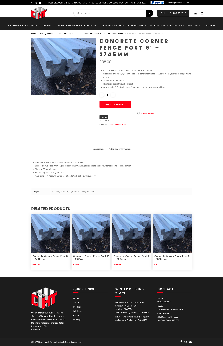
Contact (77, 315)
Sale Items (77, 311)
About (76, 302)
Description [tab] (98, 149)
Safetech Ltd (76, 342)
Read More (36, 329)
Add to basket (115, 104)
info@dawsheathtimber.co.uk (170, 309)
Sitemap (77, 319)
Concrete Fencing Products (68, 33)
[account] (195, 13)
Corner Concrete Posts (114, 33)
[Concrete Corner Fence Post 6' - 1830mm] (172, 233)
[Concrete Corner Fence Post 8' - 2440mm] (50, 233)
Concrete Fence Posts (92, 33)
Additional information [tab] (119, 149)
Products (77, 306)
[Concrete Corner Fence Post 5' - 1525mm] (131, 233)
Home (33, 33)
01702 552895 (164, 301)
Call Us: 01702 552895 (173, 13)
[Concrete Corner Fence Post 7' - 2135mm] (91, 233)
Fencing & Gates (46, 33)
